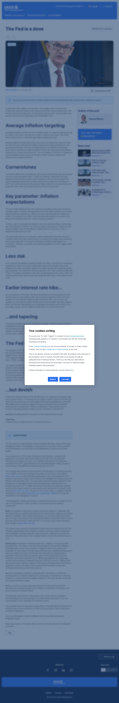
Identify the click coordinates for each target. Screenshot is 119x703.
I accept (65, 379)
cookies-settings (40, 346)
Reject (53, 379)
